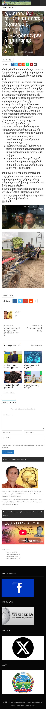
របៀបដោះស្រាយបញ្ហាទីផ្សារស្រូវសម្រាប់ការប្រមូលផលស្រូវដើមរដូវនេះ (12, 332)
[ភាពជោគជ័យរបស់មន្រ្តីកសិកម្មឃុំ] (33, 377)
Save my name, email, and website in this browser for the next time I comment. (23, 446)
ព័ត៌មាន (7, 353)
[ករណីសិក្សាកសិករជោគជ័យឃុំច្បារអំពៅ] (13, 357)
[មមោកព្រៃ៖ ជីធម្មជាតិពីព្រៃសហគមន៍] (13, 377)
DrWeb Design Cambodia (28, 705)
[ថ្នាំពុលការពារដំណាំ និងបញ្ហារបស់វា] (33, 357)
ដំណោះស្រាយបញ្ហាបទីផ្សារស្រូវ (34, 329)
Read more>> (14, 504)
